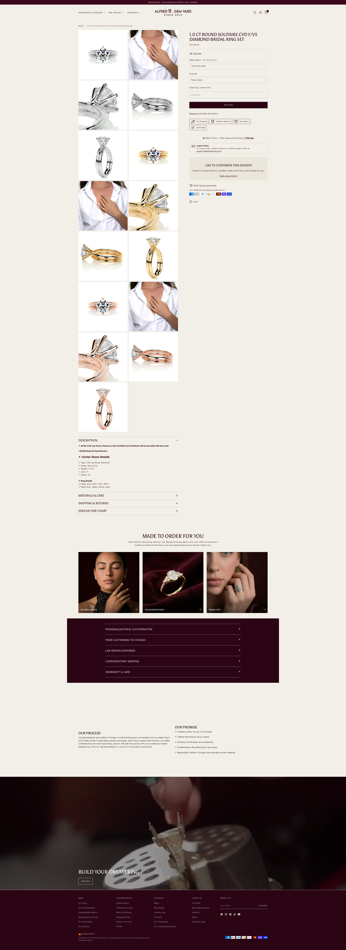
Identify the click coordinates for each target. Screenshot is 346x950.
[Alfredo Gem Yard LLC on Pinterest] (230, 915)
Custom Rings (122, 903)
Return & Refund (124, 912)
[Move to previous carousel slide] (259, 693)
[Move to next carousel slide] (265, 693)
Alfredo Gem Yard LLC (99, 938)
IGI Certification (85, 922)
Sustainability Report (87, 912)
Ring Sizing (159, 908)
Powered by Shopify (85, 940)
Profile (119, 926)
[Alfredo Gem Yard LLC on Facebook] (222, 915)
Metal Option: (203, 60)
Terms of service (123, 922)
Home (80, 26)
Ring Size (193, 74)
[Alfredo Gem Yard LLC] (173, 12)
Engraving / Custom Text (199, 87)
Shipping (193, 113)
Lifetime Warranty (124, 908)
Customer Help (198, 922)
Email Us (196, 912)
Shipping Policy (123, 917)
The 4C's (158, 917)
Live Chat (196, 903)
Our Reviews (84, 926)
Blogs (156, 903)
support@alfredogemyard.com (209, 151)
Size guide (197, 53)
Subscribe (263, 905)
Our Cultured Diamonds (164, 926)
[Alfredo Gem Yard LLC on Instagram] (226, 915)
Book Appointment (228, 176)
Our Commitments (86, 908)
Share (195, 202)
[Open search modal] (254, 12)
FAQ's (194, 917)
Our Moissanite (161, 922)
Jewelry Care (160, 912)
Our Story (82, 903)
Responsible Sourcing (88, 917)
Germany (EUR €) (88, 934)
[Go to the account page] (260, 12)
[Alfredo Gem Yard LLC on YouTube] (239, 915)
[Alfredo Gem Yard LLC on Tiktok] (235, 915)
